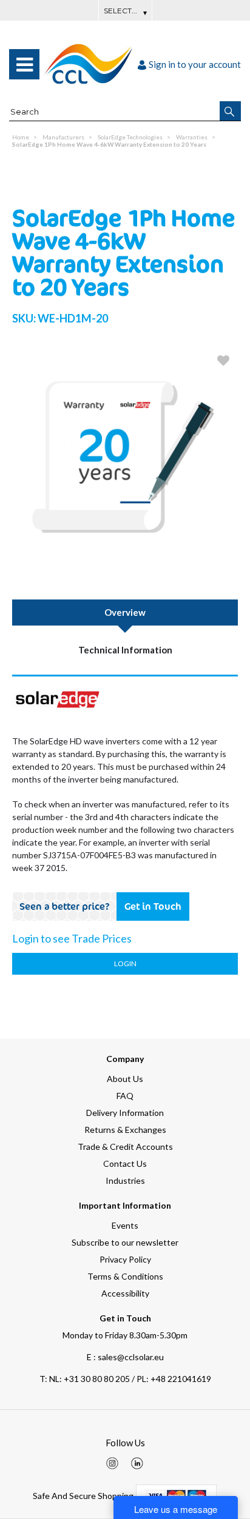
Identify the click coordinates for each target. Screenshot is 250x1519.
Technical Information (125, 649)
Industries (125, 1180)
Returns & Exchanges (125, 1129)
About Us (125, 1078)
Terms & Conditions (125, 1276)
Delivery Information (125, 1112)
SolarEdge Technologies (130, 137)
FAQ (125, 1095)
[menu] (24, 64)
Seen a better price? (64, 906)
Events (125, 1225)
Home (20, 137)
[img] (112, 1463)
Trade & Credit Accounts (125, 1146)
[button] (230, 111)
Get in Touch (152, 906)
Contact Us (125, 1163)
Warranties (192, 137)
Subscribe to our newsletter (125, 1242)
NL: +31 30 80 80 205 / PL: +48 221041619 (125, 1379)
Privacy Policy (125, 1259)
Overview (125, 612)
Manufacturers (63, 137)
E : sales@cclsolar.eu (125, 1357)
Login (125, 963)
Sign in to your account (195, 64)
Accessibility (125, 1293)
